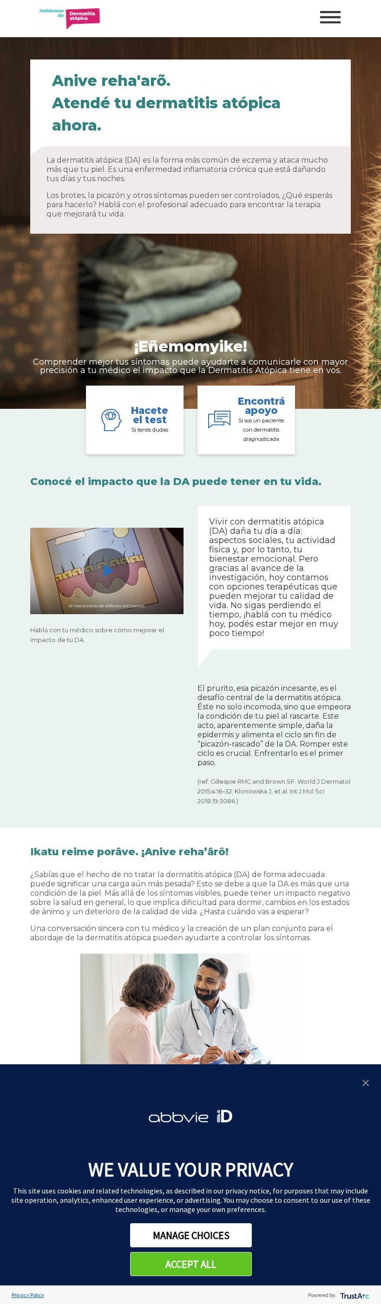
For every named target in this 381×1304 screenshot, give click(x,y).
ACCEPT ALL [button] (191, 1264)
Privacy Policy (28, 1294)
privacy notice (247, 1190)
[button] (365, 1081)
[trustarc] (353, 1295)
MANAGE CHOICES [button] (191, 1235)
